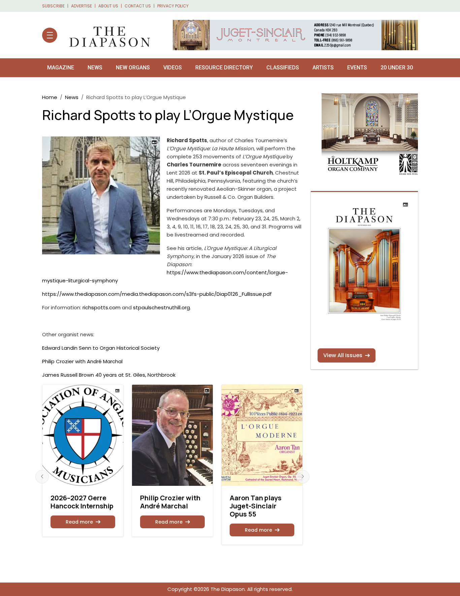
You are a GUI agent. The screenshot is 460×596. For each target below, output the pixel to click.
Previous (42, 476)
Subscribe (53, 6)
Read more (79, 522)
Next (302, 476)
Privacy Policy (173, 6)
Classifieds (282, 67)
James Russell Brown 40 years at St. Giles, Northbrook (108, 374)
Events (357, 67)
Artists (323, 67)
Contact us (138, 6)
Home (49, 97)
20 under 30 (397, 67)
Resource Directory (224, 67)
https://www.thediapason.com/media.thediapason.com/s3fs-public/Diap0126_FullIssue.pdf (157, 293)
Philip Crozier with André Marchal (82, 361)
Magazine (60, 67)
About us (108, 6)
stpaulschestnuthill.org (161, 307)
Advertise (81, 6)
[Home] (106, 35)
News (95, 67)
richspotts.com (102, 307)
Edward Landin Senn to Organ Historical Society (101, 347)
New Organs (133, 67)
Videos (172, 67)
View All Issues (342, 355)
